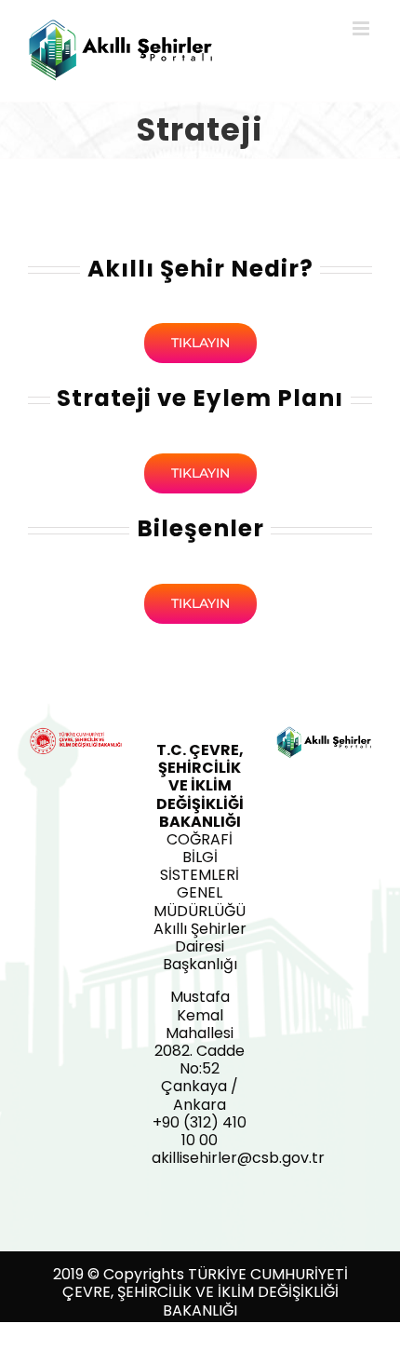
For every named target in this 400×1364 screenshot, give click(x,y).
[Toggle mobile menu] (362, 28)
